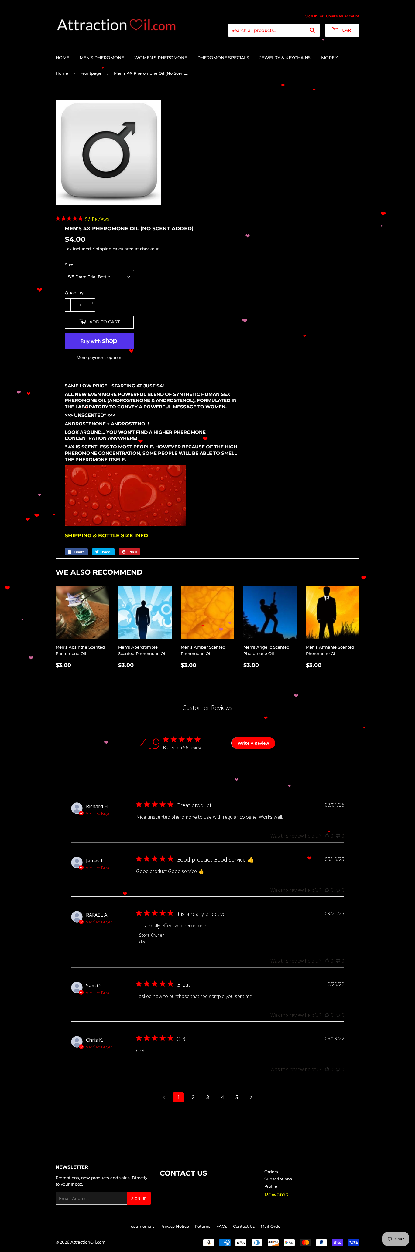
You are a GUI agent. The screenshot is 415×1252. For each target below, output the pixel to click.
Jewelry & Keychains (285, 57)
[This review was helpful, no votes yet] (327, 835)
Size (69, 265)
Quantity (74, 292)
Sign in (311, 16)
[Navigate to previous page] (164, 1097)
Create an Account (342, 16)
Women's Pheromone (160, 57)
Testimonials (142, 1226)
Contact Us (244, 1226)
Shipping (102, 248)
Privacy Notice (174, 1226)
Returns (203, 1226)
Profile (270, 1186)
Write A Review (253, 743)
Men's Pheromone (102, 57)
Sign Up (139, 1198)
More (327, 57)
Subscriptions (278, 1178)
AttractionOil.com (88, 1242)
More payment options (99, 357)
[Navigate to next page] (251, 1097)
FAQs (221, 1226)
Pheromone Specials (223, 57)
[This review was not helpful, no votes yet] (338, 835)
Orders (271, 1171)
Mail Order (271, 1226)
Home (62, 57)
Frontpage (91, 73)
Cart (347, 30)
